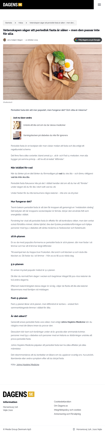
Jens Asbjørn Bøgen (15, 40)
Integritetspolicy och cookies (67, 410)
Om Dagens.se (61, 406)
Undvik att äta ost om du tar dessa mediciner (44, 125)
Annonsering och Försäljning (67, 414)
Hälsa (21, 23)
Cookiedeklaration (62, 401)
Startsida (8, 23)
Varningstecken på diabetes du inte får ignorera (45, 135)
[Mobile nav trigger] (99, 4)
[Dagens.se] (48, 4)
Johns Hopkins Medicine (27, 364)
